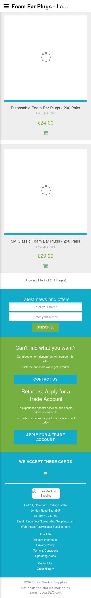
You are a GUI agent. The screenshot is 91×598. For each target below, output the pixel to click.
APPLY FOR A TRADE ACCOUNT (45, 437)
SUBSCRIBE (45, 327)
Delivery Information (45, 540)
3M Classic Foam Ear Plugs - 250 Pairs (45, 241)
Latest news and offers (45, 299)
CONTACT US (45, 379)
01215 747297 (48, 516)
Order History (45, 569)
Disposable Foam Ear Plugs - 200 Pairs (45, 107)
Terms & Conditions (45, 550)
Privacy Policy (45, 545)
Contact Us (45, 563)
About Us (45, 534)
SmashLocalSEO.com (45, 592)
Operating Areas (45, 556)
